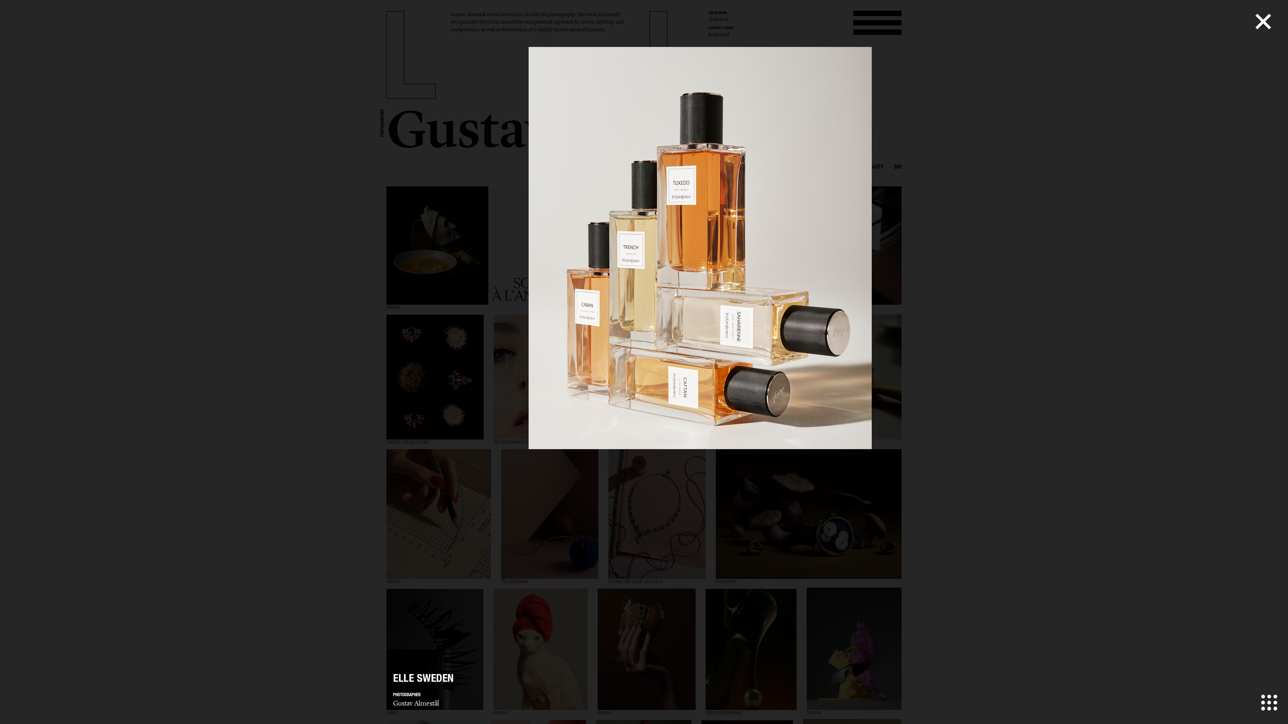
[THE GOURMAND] (549, 514)
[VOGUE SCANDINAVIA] (751, 649)
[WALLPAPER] (809, 514)
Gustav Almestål (416, 703)
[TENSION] (854, 649)
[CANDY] (434, 649)
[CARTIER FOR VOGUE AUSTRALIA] (657, 514)
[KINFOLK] (438, 514)
